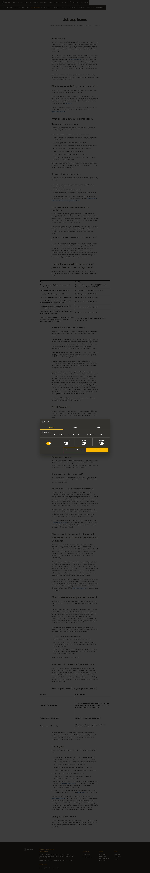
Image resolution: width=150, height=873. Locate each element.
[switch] (66, 443)
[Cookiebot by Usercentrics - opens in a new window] (101, 422)
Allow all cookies (97, 450)
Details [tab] (75, 427)
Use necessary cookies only (74, 450)
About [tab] (98, 427)
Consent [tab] (51, 427)
